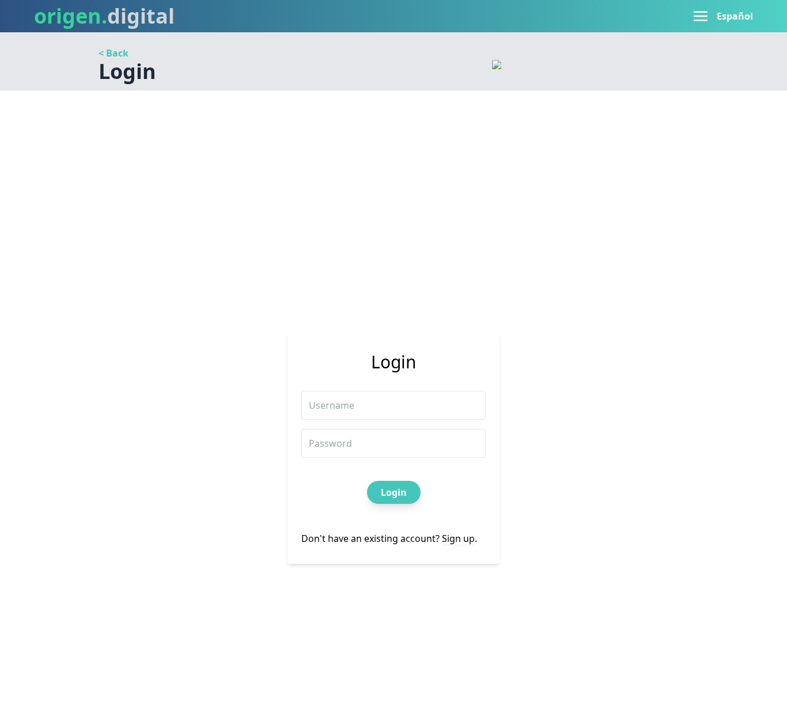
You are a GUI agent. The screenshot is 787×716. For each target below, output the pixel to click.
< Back (113, 53)
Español (735, 16)
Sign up (458, 538)
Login (394, 492)
